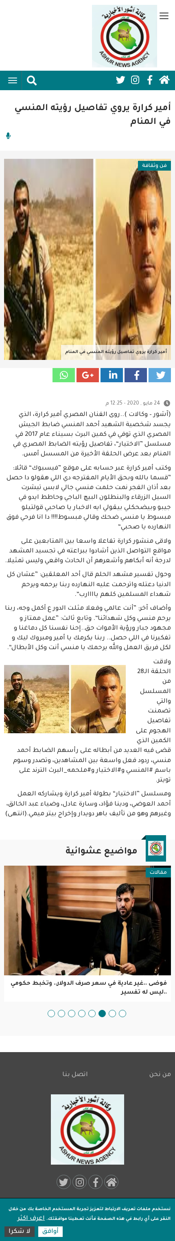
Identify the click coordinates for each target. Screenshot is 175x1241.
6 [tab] (71, 1013)
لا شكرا (20, 1231)
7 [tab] (61, 1013)
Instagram (135, 80)
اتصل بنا (75, 1075)
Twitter (120, 80)
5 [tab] (81, 1013)
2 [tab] (112, 1013)
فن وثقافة (154, 166)
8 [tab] (51, 1013)
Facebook (149, 80)
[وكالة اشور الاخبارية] (124, 36)
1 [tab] (122, 1013)
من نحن (160, 1075)
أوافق (50, 1231)
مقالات (158, 873)
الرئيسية (164, 80)
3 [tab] (102, 1013)
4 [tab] (92, 1013)
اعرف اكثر (31, 1218)
